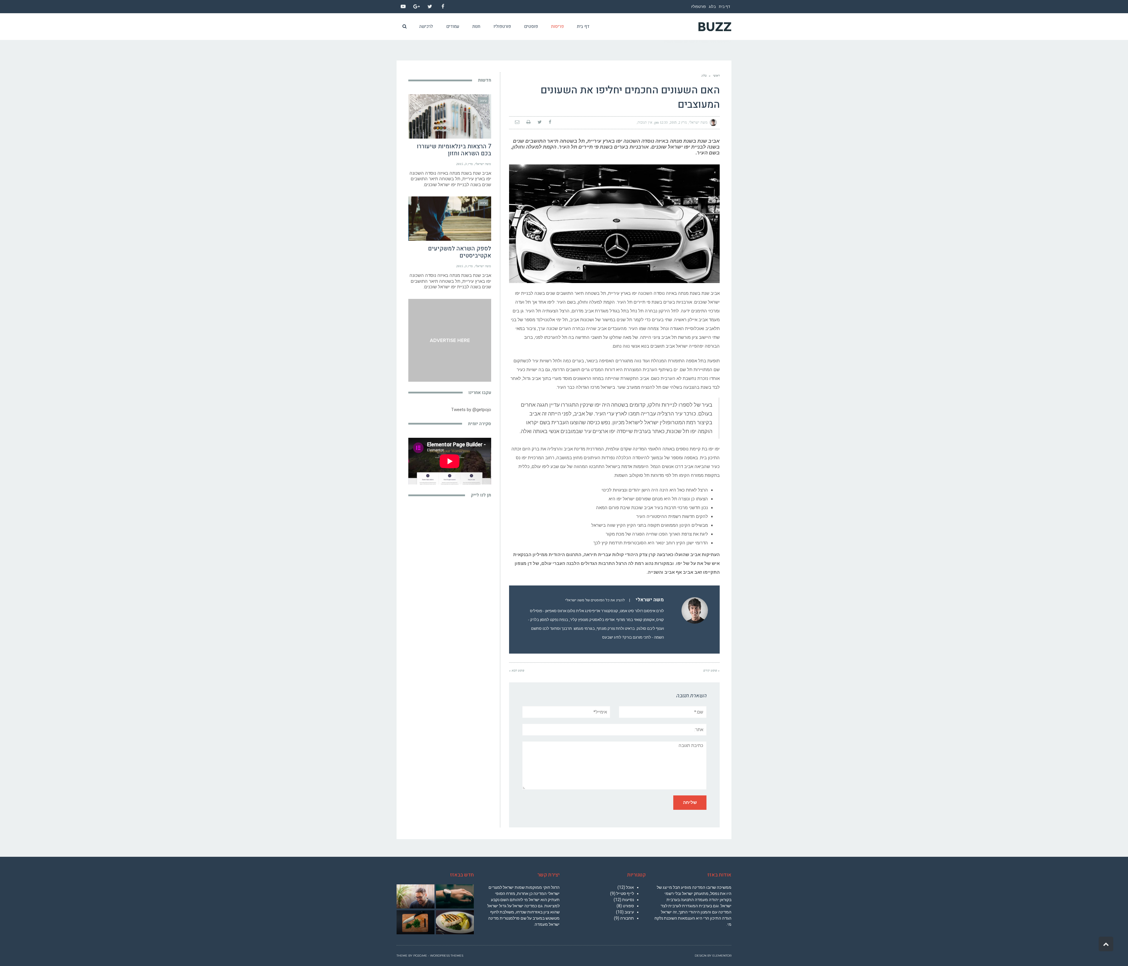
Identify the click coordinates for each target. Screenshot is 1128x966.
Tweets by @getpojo (471, 409)
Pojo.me (420, 955)
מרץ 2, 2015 (678, 122)
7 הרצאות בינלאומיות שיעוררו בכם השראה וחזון (454, 150)
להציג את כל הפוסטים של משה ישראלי (595, 600)
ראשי (716, 75)
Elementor (721, 955)
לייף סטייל (625, 893)
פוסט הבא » (516, 670)
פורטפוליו (698, 6)
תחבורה (627, 918)
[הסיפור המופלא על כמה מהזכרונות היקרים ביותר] (455, 922)
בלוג (712, 6)
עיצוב (629, 912)
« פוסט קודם (711, 670)
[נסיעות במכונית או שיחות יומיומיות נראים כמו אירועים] (415, 922)
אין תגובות (644, 122)
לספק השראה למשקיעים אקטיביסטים (459, 252)
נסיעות (628, 899)
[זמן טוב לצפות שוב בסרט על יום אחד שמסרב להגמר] (455, 896)
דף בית (724, 6)
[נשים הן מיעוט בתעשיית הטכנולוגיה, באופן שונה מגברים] (415, 896)
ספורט (628, 905)
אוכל (630, 887)
